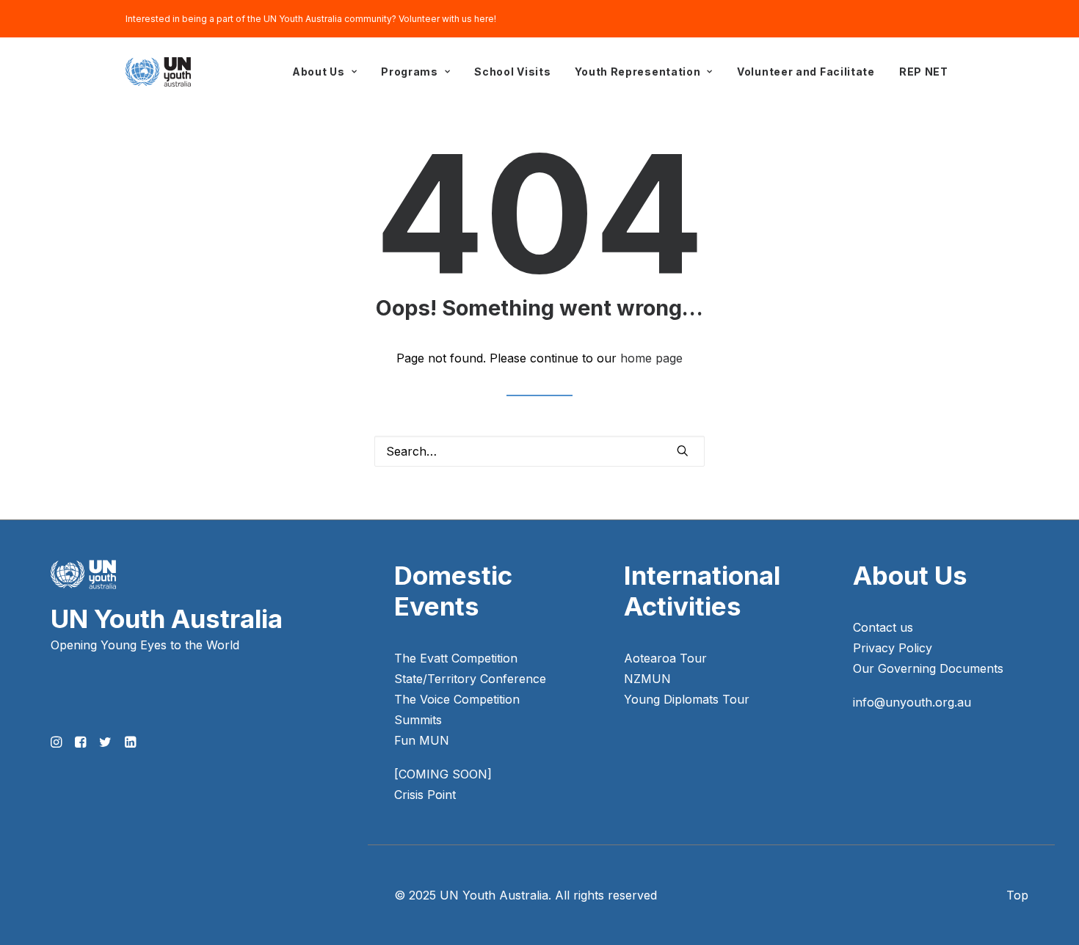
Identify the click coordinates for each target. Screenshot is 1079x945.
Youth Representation (637, 71)
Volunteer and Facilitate (806, 71)
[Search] (539, 451)
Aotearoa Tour (665, 658)
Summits (418, 719)
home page (651, 358)
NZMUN (647, 678)
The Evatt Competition (455, 658)
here (484, 18)
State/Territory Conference (470, 678)
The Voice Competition (457, 699)
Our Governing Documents (928, 668)
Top (1017, 895)
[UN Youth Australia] (158, 72)
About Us (318, 71)
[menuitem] (324, 71)
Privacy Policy (892, 648)
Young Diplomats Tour (686, 699)
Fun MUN (421, 740)
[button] (682, 450)
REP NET (923, 71)
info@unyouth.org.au (912, 702)
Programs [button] (409, 71)
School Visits (512, 71)
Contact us (883, 627)
